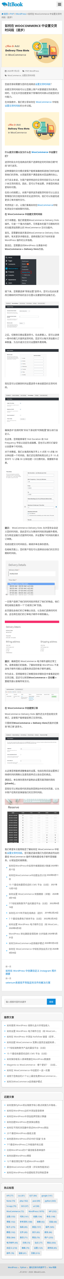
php (24, 1201)
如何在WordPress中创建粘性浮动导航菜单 (27, 1172)
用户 (48, 1237)
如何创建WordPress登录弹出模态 (23, 1122)
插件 (50, 1227)
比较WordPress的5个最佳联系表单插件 (26, 1150)
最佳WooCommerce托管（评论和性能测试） (29, 1167)
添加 (11, 1237)
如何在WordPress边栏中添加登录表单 (25, 1110)
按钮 (36, 1227)
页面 (35, 1253)
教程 (11, 1232)
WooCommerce (14, 75)
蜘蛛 (25, 1248)
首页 (5, 13)
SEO (24, 1206)
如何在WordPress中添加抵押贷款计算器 (26, 1116)
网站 (51, 1242)
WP (53, 1211)
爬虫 (36, 1237)
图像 (41, 1222)
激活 (23, 1237)
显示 (36, 1232)
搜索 (51, 1001)
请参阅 (52, 1248)
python (50, 1201)
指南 (23, 1227)
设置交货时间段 (28, 75)
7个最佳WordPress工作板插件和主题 (25, 1144)
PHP (12, 13)
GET (33, 1195)
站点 (38, 1242)
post (36, 1201)
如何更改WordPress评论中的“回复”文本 (26, 1138)
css (21, 1195)
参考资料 (26, 1222)
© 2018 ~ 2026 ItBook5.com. (32, 1272)
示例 (26, 1242)
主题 (11, 1216)
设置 (38, 1248)
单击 (51, 1216)
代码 (24, 1216)
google (46, 1195)
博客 (11, 1222)
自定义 (12, 1248)
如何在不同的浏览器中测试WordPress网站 (27, 1127)
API (10, 1195)
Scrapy (11, 1206)
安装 (53, 1222)
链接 (22, 1253)
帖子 (11, 1227)
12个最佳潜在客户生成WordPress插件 (25, 1161)
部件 (10, 1253)
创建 (37, 1216)
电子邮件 (12, 1242)
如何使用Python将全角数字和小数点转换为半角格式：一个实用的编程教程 (32, 1105)
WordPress (21, 13)
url (36, 1206)
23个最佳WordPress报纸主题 (21, 1133)
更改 (48, 1232)
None (11, 1201)
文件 (23, 1232)
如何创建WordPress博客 (19, 1155)
